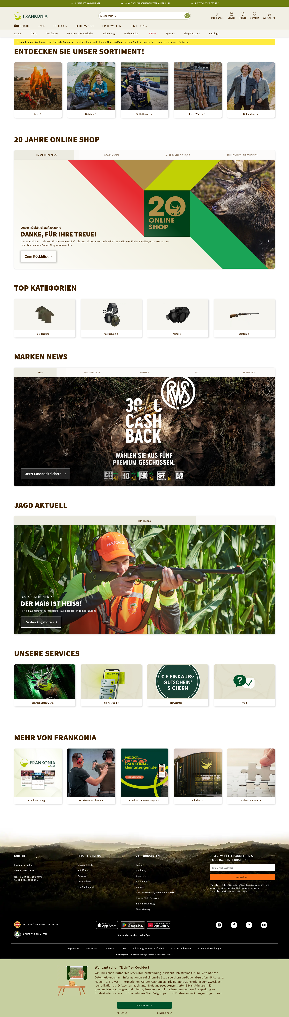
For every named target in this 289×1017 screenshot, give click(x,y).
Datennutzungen (106, 977)
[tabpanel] (144, 214)
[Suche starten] (187, 15)
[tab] (46, 155)
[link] (231, 16)
